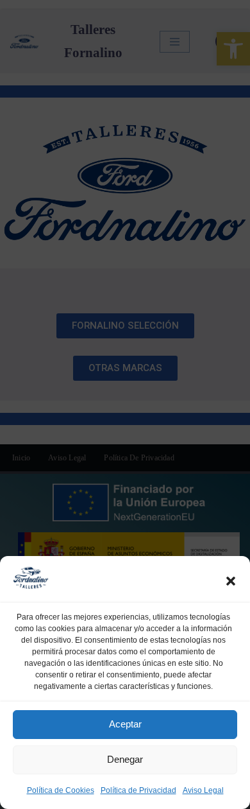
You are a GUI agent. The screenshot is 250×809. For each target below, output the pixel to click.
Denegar (125, 759)
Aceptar (125, 723)
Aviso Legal (203, 790)
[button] (230, 581)
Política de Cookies (60, 790)
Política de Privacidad (138, 790)
